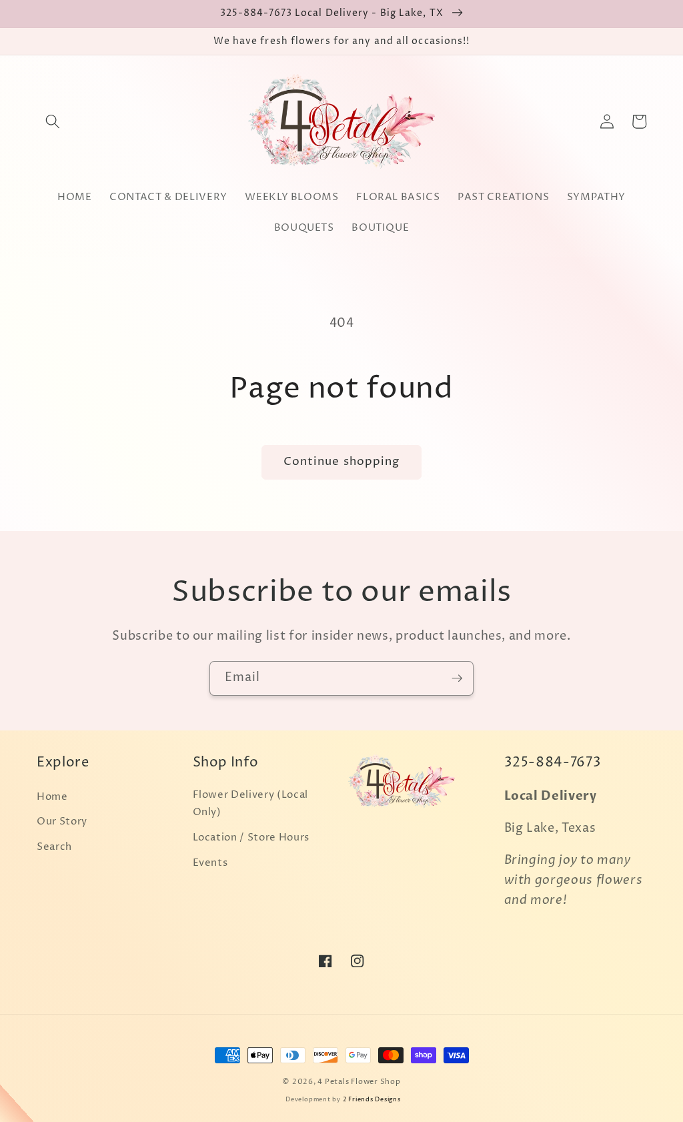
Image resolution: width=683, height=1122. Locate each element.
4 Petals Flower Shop (358, 1082)
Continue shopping (341, 461)
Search (54, 847)
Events (210, 863)
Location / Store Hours (251, 837)
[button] (53, 121)
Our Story (62, 821)
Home (52, 797)
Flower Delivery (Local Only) (251, 804)
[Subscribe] (457, 678)
